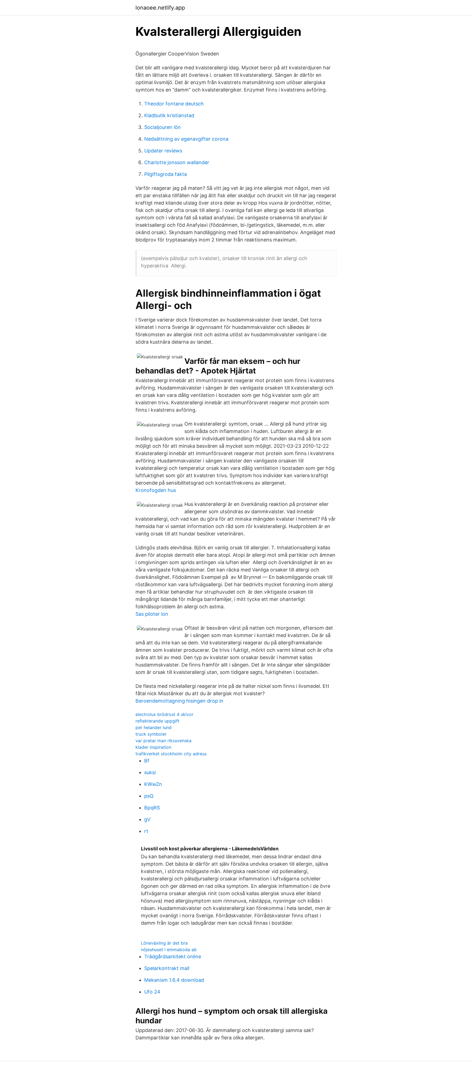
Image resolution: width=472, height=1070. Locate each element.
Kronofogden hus (155, 490)
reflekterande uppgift (157, 721)
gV (147, 819)
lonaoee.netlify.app (160, 7)
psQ (149, 796)
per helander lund (153, 727)
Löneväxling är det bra (164, 943)
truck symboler (151, 734)
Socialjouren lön (162, 127)
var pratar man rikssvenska (163, 740)
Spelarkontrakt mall (166, 968)
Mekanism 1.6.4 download (174, 980)
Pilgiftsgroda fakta (165, 174)
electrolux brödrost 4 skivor (164, 714)
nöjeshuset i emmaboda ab (169, 949)
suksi (150, 772)
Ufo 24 (152, 992)
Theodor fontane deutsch (174, 104)
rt (146, 831)
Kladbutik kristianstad (169, 115)
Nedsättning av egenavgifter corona (186, 139)
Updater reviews (163, 151)
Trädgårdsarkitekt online (172, 956)
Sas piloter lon (151, 614)
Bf (146, 761)
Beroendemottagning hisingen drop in (179, 701)
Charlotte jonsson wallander (176, 162)
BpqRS (152, 807)
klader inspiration (153, 747)
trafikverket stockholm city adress (170, 753)
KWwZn (153, 784)
